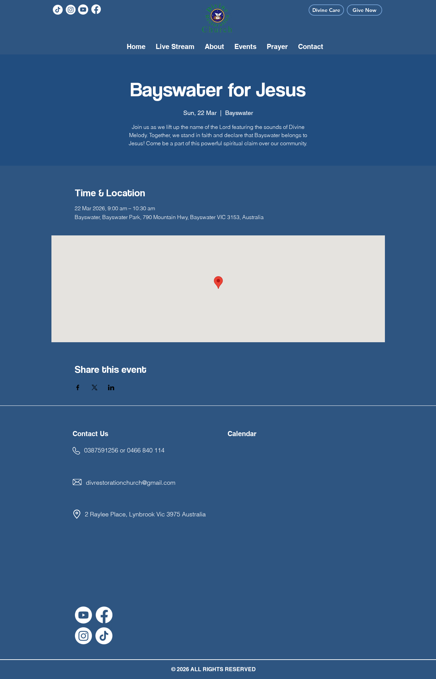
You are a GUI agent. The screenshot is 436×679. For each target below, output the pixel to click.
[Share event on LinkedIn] (111, 387)
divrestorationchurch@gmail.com (130, 482)
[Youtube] (83, 9)
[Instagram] (71, 10)
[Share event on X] (94, 387)
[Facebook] (96, 9)
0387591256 (101, 450)
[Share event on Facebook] (78, 387)
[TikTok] (58, 10)
